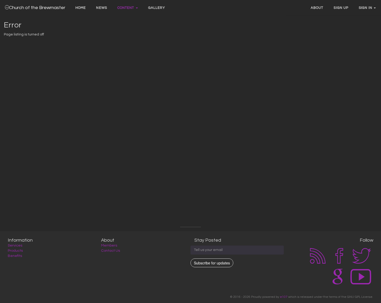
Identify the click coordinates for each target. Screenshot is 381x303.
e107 (283, 296)
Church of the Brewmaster (37, 7)
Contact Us (110, 251)
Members (109, 245)
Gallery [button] (156, 8)
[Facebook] (339, 262)
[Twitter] (361, 262)
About (317, 8)
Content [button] (126, 8)
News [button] (101, 8)
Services (15, 245)
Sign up (341, 8)
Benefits (15, 256)
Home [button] (80, 8)
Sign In (366, 8)
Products (15, 251)
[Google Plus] (338, 283)
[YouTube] (360, 283)
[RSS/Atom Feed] (318, 262)
